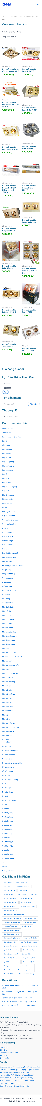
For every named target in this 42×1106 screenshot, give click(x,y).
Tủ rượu (5, 863)
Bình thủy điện (7, 503)
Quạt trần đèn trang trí (11, 954)
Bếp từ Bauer (8, 882)
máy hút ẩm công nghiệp (27, 906)
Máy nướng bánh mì (10, 673)
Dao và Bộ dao (7, 536)
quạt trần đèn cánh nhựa (29, 946)
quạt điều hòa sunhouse (11, 962)
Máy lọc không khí (9, 653)
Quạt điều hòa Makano (30, 958)
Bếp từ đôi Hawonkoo (23, 886)
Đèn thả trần (7, 561)
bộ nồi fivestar (21, 894)
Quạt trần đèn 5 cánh (30, 938)
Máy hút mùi (7, 624)
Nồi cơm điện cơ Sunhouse (12, 922)
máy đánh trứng (8, 603)
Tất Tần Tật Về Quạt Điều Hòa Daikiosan (17, 998)
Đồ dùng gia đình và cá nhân (13, 566)
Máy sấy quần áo (8, 694)
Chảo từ (5, 528)
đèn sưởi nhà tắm (9, 974)
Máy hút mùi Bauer (9, 906)
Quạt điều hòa (7, 821)
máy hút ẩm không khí (10, 910)
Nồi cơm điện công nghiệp (12, 763)
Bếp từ (4, 474)
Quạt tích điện (7, 846)
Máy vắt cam (7, 719)
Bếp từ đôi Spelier (9, 890)
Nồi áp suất (6, 746)
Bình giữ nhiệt (7, 499)
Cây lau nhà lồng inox (26, 898)
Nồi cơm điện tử (8, 767)
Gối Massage (7, 586)
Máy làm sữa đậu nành (10, 636)
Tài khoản (3, 1055)
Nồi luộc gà (6, 788)
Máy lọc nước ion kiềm (10, 665)
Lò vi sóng (6, 599)
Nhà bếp (5, 740)
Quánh (4, 805)
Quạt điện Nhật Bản (29, 962)
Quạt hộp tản (7, 825)
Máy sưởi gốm (7, 707)
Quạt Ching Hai (26, 926)
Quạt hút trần (7, 829)
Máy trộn (5, 715)
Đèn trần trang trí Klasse (25, 970)
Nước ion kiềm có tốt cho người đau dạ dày (18, 1005)
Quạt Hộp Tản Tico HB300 (10, 1083)
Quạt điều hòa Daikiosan (11, 958)
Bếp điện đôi (7, 449)
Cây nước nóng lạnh (10, 520)
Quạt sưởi (6, 838)
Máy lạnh (5, 648)
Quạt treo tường (8, 858)
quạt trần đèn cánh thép (11, 950)
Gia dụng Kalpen (26, 902)
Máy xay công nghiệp (10, 727)
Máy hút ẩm (6, 611)
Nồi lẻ (4, 784)
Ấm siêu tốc (6, 433)
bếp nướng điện (8, 466)
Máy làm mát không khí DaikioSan (14, 914)
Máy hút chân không (10, 619)
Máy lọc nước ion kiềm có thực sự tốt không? (17, 1081)
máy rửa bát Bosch (31, 918)
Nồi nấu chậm (7, 792)
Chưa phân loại (8, 532)
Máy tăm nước (7, 711)
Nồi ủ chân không (9, 800)
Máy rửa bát (6, 686)
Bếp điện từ (6, 453)
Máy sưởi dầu (7, 702)
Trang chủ (5, 17)
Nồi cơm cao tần (8, 755)
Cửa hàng (4, 1047)
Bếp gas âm (6, 458)
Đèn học (5, 549)
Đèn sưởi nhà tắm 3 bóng (25, 966)
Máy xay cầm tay (8, 723)
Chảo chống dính (9, 524)
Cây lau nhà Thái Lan (10, 902)
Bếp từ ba (6, 478)
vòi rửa (4, 867)
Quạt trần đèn (7, 854)
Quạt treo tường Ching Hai (12, 938)
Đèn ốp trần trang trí (10, 553)
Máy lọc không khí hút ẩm (12, 657)
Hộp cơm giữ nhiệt (9, 590)
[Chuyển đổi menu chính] (37, 4)
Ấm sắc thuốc (7, 429)
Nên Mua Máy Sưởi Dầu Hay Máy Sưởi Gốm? (19, 1002)
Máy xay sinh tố (8, 731)
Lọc (5, 392)
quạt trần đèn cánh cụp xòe (29, 942)
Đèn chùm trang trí (9, 545)
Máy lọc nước (7, 661)
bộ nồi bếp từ (23, 890)
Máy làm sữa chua (9, 632)
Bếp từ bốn (6, 483)
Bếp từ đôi (6, 491)
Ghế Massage (7, 578)
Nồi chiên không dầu (10, 751)
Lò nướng (6, 595)
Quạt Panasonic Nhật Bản (12, 934)
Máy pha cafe (7, 678)
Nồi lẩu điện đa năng (10, 780)
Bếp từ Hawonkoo (21, 882)
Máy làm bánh (7, 628)
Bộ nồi (4, 507)
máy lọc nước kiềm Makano (12, 918)
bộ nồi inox (33, 894)
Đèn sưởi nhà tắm (9, 557)
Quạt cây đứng (7, 813)
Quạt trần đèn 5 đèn (10, 942)
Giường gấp (6, 582)
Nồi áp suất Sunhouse (10, 926)
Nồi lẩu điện (6, 775)
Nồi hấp (9, 742)
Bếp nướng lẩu (7, 470)
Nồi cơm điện (7, 759)
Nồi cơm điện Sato (30, 922)
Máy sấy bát (7, 690)
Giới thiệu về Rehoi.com (9, 1053)
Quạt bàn (5, 809)
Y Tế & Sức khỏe (8, 871)
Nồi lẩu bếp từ (7, 771)
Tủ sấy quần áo (8, 966)
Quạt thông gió (8, 842)
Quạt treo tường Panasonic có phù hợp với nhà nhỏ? (20, 1067)
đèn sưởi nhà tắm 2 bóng (26, 974)
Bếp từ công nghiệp (9, 487)
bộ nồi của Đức (8, 894)
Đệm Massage (7, 541)
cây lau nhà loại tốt (10, 898)
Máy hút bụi (6, 615)
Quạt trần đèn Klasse (29, 950)
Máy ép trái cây (8, 607)
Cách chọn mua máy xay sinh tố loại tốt (15, 1086)
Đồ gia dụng (6, 570)
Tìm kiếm (33, 404)
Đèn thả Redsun (9, 970)
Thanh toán (4, 1058)
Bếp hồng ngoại (8, 462)
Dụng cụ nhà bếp (8, 574)
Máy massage (7, 669)
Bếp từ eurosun (8, 495)
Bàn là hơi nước (8, 445)
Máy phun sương (8, 682)
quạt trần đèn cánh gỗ (11, 946)
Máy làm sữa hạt (8, 640)
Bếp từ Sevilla (8, 886)
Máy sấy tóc (7, 698)
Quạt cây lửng (7, 817)
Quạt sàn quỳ (7, 834)
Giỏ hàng (3, 1050)
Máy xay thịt (7, 736)
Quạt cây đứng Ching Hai (11, 930)
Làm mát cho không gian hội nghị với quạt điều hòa (19, 1070)
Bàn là (4, 441)
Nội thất (5, 796)
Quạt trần (5, 850)
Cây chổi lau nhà (8, 516)
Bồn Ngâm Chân (8, 512)
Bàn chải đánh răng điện (11, 437)
